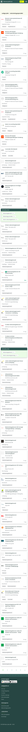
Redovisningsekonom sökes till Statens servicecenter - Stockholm (13, 645)
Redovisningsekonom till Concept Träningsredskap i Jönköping (14, 427)
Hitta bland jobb (5, 697)
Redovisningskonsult (10, 161)
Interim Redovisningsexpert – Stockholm (13, 45)
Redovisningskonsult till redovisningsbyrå (11, 452)
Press (2, 699)
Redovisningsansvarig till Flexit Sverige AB (13, 58)
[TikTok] (10, 720)
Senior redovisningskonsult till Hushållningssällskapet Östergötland (13, 490)
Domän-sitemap (5, 695)
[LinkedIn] (4, 720)
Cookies (3, 693)
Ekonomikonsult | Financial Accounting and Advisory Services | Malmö (12, 592)
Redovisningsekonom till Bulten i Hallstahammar (13, 527)
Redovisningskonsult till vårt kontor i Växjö (12, 285)
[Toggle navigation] (26, 2)
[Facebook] (7, 720)
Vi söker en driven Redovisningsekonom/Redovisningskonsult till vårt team (14, 337)
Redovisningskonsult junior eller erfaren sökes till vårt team (13, 414)
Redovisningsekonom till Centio (13, 248)
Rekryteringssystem (6, 708)
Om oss (3, 688)
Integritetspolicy (5, 691)
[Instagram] (2, 720)
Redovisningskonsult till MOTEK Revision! (13, 401)
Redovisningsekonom (11, 478)
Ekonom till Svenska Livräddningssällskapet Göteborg (14, 32)
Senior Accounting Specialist (12, 124)
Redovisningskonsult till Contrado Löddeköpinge (11, 565)
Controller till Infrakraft (11, 149)
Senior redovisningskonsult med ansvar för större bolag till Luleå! (13, 173)
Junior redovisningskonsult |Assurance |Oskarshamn (12, 298)
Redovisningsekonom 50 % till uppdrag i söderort (13, 605)
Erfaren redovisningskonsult (12, 199)
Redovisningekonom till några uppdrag (13, 186)
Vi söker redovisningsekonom (13, 324)
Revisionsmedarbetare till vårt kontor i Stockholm (13, 578)
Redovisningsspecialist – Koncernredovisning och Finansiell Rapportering (11, 85)
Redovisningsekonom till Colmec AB (13, 466)
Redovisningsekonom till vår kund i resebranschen (14, 540)
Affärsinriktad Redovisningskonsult (10, 388)
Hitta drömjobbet (5, 714)
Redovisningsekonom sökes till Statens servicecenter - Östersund (13, 618)
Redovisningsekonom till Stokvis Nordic (12, 272)
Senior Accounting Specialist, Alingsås (13, 72)
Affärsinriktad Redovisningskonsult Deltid (12, 375)
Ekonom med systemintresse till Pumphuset (13, 19)
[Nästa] (25, 670)
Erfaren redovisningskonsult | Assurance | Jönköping (12, 312)
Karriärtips (3, 716)
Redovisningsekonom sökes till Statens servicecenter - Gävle (13, 631)
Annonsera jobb (5, 706)
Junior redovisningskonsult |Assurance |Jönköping (14, 361)
